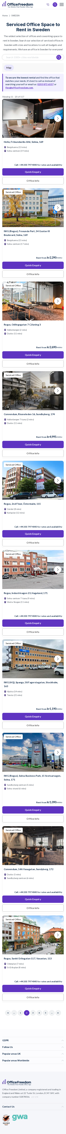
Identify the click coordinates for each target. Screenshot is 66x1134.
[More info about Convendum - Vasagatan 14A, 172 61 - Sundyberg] (33, 863)
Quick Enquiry (33, 171)
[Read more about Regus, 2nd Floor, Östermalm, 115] (33, 520)
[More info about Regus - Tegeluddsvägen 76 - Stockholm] (33, 497)
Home (5, 15)
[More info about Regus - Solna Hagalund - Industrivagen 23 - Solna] (33, 587)
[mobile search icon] (55, 4)
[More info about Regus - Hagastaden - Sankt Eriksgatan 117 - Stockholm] (33, 952)
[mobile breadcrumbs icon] (62, 4)
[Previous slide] (8, 118)
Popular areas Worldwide (15, 1060)
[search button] (32, 4)
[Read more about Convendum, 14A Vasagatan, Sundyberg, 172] (33, 885)
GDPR (5, 1040)
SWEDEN (15, 15)
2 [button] (15, 594)
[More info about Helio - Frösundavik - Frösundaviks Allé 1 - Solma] (33, 135)
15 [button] (3, 667)
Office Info (33, 180)
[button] (20, 615)
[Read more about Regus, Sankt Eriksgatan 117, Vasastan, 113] (33, 974)
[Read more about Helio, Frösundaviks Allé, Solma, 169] (33, 158)
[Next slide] (57, 118)
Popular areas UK (11, 1053)
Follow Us (7, 1047)
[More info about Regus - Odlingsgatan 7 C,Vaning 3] (33, 318)
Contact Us (8, 1106)
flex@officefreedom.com (19, 87)
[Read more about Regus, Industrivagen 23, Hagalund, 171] (33, 609)
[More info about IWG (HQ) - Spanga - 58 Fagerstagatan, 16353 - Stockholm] (33, 676)
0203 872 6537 (49, 5)
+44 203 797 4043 (28, 165)
